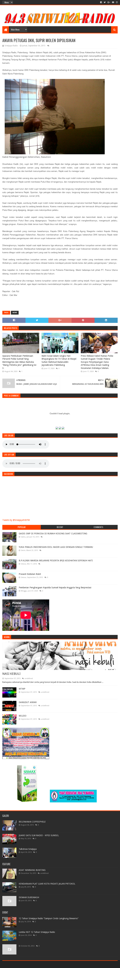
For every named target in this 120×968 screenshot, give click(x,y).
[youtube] (113, 2)
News (14, 312)
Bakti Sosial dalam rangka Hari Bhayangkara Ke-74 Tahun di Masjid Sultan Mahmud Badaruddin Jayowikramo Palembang (59, 360)
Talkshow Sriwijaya (28, 849)
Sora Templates (20, 964)
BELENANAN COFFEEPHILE (32, 821)
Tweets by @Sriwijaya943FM (16, 520)
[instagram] (116, 2)
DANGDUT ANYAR (28, 702)
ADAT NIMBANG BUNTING (32, 870)
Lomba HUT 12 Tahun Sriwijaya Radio (37, 932)
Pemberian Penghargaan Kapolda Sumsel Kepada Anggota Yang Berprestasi (55, 587)
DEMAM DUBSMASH (29, 897)
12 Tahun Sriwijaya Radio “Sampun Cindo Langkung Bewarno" (49, 918)
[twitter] (104, 2)
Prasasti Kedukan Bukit (30, 574)
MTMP (22, 689)
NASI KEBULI (11, 674)
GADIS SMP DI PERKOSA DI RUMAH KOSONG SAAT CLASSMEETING (53, 533)
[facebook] (101, 2)
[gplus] (109, 2)
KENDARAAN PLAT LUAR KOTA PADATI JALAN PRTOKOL (47, 883)
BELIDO (22, 716)
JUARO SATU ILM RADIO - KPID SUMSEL (39, 835)
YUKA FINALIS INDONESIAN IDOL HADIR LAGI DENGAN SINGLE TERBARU (56, 547)
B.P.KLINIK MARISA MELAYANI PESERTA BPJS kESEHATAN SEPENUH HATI (56, 560)
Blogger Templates (37, 964)
